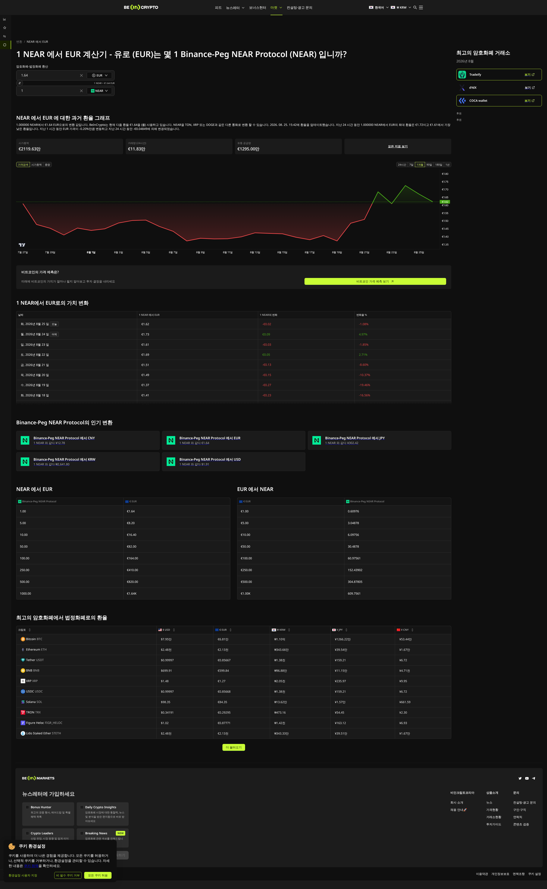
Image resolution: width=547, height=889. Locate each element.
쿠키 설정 (534, 874)
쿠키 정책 (31, 866)
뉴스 (489, 802)
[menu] (5, 32)
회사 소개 (456, 802)
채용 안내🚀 (458, 810)
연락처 (517, 817)
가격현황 (492, 810)
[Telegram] (534, 778)
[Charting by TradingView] (22, 245)
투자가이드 (493, 824)
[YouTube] (527, 778)
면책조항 (519, 874)
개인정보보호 (500, 874)
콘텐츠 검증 (521, 824)
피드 (218, 7)
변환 (19, 42)
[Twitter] (520, 778)
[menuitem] (5, 19)
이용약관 (482, 874)
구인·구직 (519, 810)
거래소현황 (493, 817)
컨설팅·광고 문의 (299, 7)
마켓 (274, 7)
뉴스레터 (233, 7)
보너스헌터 (257, 7)
